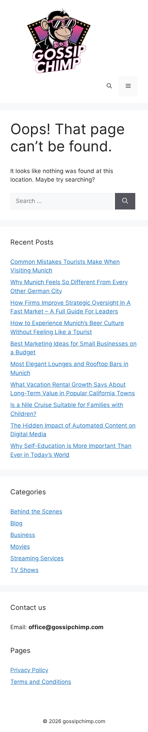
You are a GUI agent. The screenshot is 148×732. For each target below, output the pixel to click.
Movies (20, 546)
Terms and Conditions (40, 681)
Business (22, 534)
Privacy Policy (29, 670)
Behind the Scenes (36, 511)
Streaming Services (37, 558)
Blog (16, 523)
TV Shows (24, 570)
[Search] (125, 201)
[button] (109, 86)
